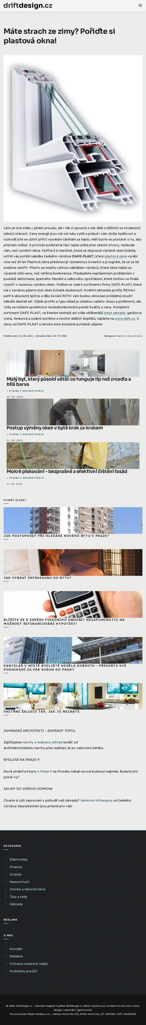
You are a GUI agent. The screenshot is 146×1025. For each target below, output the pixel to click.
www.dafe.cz (125, 318)
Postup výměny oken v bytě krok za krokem (55, 428)
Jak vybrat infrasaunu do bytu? (37, 578)
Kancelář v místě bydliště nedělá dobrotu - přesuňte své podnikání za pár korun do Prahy (65, 667)
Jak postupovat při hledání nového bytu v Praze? (56, 536)
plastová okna (116, 256)
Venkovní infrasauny (96, 800)
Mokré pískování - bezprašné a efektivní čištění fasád (67, 471)
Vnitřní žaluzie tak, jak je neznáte (42, 711)
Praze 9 (46, 771)
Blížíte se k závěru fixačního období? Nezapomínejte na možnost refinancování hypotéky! (64, 621)
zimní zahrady (114, 313)
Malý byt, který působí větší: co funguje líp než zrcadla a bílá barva (69, 381)
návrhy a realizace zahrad (42, 742)
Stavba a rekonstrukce (129, 335)
